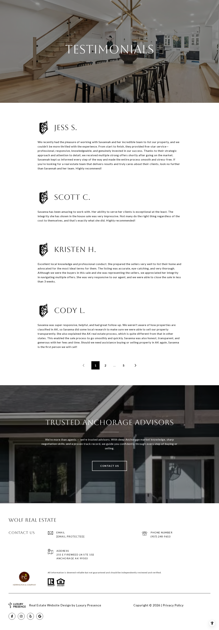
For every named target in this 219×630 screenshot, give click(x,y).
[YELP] (30, 616)
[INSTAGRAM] (21, 616)
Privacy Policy (173, 605)
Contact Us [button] (109, 465)
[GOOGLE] (39, 616)
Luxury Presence (88, 605)
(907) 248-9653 (161, 536)
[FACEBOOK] (12, 616)
